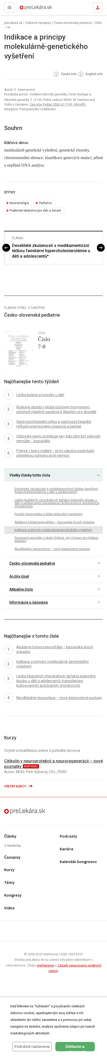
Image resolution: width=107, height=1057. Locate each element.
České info (68, 74)
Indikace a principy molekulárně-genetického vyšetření (53, 530)
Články (10, 836)
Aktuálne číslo (21, 589)
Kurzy (9, 870)
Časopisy (12, 857)
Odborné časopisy (38, 23)
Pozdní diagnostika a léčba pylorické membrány (49, 514)
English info (94, 74)
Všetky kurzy (15, 786)
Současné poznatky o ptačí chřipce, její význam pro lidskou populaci (56, 539)
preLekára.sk (27, 9)
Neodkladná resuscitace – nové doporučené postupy (52, 549)
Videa (9, 908)
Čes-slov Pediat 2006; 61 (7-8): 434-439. (58, 104)
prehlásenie (45, 965)
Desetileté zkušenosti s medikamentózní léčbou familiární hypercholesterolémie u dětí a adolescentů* (51, 251)
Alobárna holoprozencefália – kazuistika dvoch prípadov (55, 522)
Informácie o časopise (28, 602)
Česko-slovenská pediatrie (73, 23)
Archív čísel (19, 576)
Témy (9, 882)
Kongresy (13, 895)
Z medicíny (12, 845)
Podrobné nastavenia (32, 1047)
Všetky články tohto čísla (29, 475)
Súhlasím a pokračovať (75, 1048)
